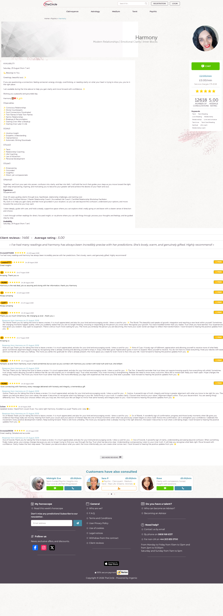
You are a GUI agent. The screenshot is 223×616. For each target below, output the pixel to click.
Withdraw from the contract (103, 538)
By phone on (158, 534)
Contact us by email (154, 529)
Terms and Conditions (100, 518)
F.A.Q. (92, 513)
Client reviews (96, 543)
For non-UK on (161, 539)
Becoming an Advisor (155, 513)
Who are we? (96, 508)
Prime (219, 262)
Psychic (54, 18)
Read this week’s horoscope (48, 508)
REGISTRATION (159, 4)
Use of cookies (96, 528)
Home (46, 18)
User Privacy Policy (98, 523)
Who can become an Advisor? (159, 508)
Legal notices (96, 533)
